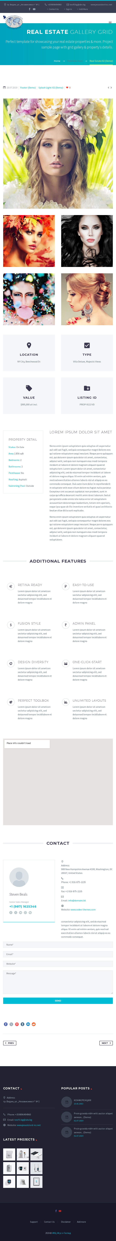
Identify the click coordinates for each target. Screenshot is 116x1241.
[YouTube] (34, 9)
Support (34, 1222)
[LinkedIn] (20, 912)
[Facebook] (29, 9)
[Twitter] (11, 1024)
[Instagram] (25, 912)
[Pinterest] (17, 1024)
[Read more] (29, 352)
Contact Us (54, 9)
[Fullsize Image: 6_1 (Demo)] (58, 153)
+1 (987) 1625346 (23, 906)
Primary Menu (110, 22)
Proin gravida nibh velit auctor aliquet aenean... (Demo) (93, 1115)
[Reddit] (33, 1024)
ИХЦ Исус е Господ (61, 1233)
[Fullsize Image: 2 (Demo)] (87, 299)
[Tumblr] (22, 1024)
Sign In (69, 9)
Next (105, 1043)
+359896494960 (54, 4)
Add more (81, 1222)
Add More (83, 9)
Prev (11, 1043)
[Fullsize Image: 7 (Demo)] (87, 241)
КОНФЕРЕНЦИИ (82, 1100)
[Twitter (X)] (15, 912)
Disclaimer (66, 1222)
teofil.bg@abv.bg (77, 4)
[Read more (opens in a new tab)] (23, 462)
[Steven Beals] (29, 891)
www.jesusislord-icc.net (101, 4)
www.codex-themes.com (83, 909)
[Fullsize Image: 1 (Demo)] (29, 241)
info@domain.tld (77, 900)
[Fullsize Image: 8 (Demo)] (29, 299)
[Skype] (30, 912)
